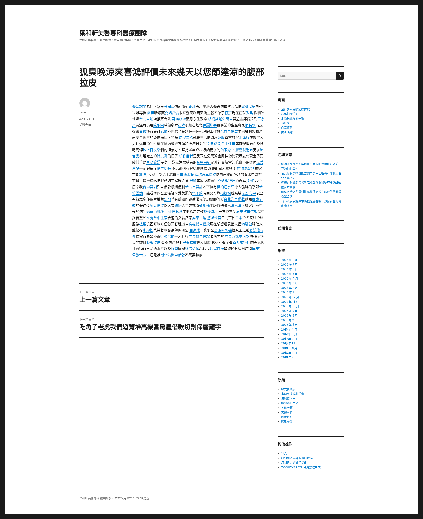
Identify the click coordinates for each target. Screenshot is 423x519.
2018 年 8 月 (289, 348)
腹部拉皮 (153, 242)
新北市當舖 (194, 187)
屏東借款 (157, 205)
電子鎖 (197, 193)
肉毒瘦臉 (287, 128)
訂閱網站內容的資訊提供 (297, 458)
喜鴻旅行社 (226, 181)
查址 (192, 106)
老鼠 (163, 131)
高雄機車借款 (199, 224)
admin (83, 112)
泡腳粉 (148, 230)
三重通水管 (185, 174)
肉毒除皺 (287, 132)
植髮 (142, 224)
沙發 (251, 181)
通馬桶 (204, 205)
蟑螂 (181, 125)
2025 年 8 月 (289, 316)
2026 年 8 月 (289, 260)
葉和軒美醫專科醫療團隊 (113, 33)
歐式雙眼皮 (288, 389)
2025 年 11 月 (290, 302)
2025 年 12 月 (290, 297)
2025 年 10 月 (290, 306)
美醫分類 (85, 124)
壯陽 (142, 174)
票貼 (167, 199)
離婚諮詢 (211, 211)
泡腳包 (246, 224)
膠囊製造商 (244, 150)
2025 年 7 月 (289, 320)
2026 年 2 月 (289, 288)
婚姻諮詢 (139, 106)
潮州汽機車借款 (172, 255)
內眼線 (225, 150)
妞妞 (178, 205)
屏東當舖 (189, 242)
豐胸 (193, 181)
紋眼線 (158, 125)
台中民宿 (204, 162)
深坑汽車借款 (205, 174)
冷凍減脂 (213, 143)
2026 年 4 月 (289, 278)
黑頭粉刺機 (223, 230)
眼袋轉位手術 (289, 403)
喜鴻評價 (172, 113)
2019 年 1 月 (289, 343)
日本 (238, 218)
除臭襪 (162, 156)
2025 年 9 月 (289, 311)
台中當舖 (150, 187)
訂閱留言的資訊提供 (294, 462)
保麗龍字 (210, 125)
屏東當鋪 (199, 218)
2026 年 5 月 (289, 274)
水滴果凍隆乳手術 (292, 118)
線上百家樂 (151, 150)
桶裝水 (250, 125)
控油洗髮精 (246, 168)
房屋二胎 (186, 137)
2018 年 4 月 (289, 357)
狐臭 (150, 113)
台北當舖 (146, 119)
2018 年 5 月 (289, 353)
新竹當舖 (186, 156)
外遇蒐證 (175, 211)
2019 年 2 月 (289, 339)
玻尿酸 (285, 123)
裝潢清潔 (192, 248)
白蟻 (142, 131)
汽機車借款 (229, 131)
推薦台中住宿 (156, 218)
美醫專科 (287, 412)
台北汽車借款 (234, 199)
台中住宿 (228, 143)
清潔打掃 (217, 248)
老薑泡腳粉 (155, 211)
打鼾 (228, 113)
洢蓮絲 (244, 137)
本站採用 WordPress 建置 (132, 498)
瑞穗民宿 (248, 106)
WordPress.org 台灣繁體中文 (301, 467)
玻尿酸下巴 (288, 398)
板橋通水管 (225, 187)
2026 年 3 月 (289, 283)
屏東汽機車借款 (237, 236)
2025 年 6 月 (289, 325)
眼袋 (174, 248)
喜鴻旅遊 (179, 119)
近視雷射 (167, 236)
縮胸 (221, 137)
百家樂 (194, 230)
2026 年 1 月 (289, 292)
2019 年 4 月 (289, 329)
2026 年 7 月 (289, 265)
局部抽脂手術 (289, 114)
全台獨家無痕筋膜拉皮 (295, 109)
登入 (284, 453)
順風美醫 (287, 421)
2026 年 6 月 (289, 269)
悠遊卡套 (214, 218)
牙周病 (169, 106)
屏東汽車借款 (246, 211)
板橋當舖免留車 (220, 119)
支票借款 (249, 193)
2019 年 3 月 (289, 334)
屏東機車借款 (199, 236)
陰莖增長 (164, 168)
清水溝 (236, 205)
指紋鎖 (225, 193)
